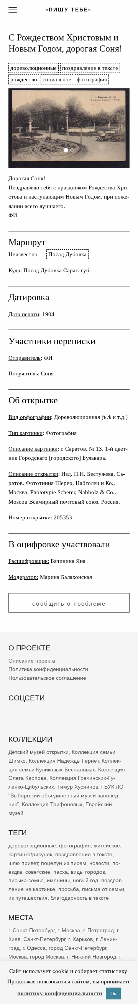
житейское (107, 845)
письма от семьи (103, 889)
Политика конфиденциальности (48, 669)
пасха (60, 871)
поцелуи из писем (63, 863)
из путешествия (28, 898)
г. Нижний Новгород (91, 957)
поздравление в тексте (90, 68)
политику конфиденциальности (59, 993)
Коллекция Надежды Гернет (64, 761)
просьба (68, 889)
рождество (23, 79)
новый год (85, 880)
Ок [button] (113, 993)
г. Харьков (80, 939)
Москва (17, 957)
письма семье (26, 880)
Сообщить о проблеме (68, 603)
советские (37, 871)
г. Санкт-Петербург (31, 930)
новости (99, 863)
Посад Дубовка (67, 254)
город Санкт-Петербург (77, 948)
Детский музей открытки (38, 752)
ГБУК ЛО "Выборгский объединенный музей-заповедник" (65, 795)
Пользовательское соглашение (47, 678)
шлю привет (23, 863)
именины (58, 880)
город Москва (47, 957)
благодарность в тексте (80, 898)
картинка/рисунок (30, 854)
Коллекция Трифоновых (52, 804)
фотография (92, 79)
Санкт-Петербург (44, 939)
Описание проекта (31, 660)
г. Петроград (98, 930)
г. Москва (69, 930)
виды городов (88, 871)
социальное (57, 79)
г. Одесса (34, 948)
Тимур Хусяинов (77, 787)
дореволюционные (33, 68)
